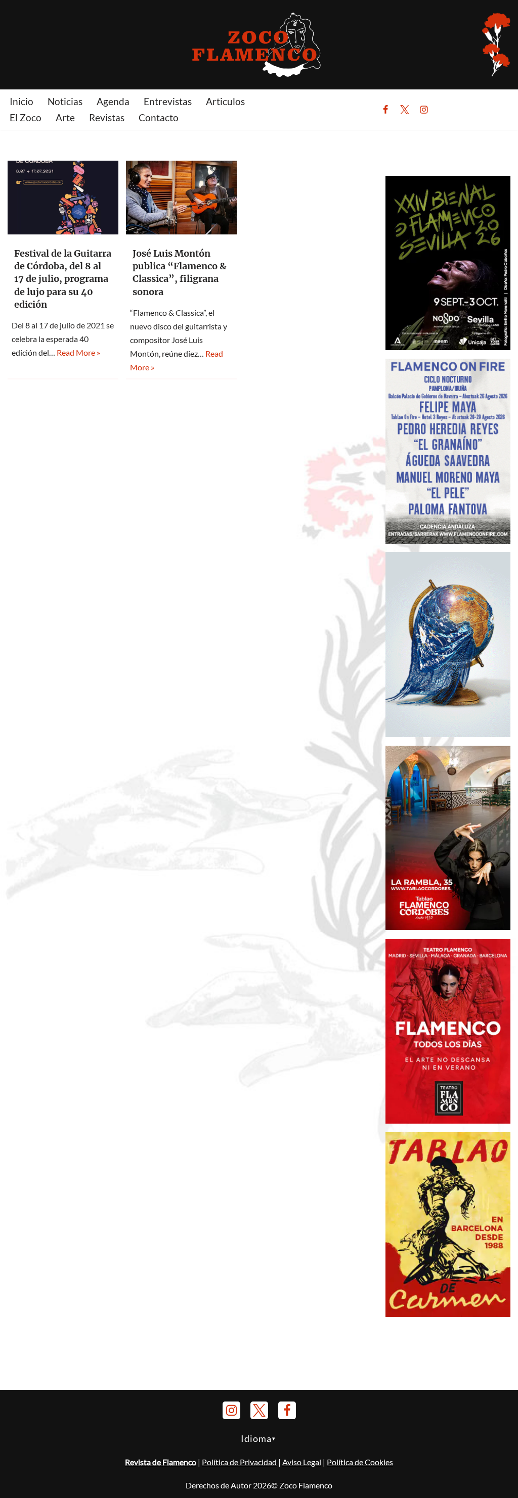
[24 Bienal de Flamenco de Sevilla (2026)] (447, 347)
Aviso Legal (301, 1462)
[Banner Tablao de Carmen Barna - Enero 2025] (447, 1314)
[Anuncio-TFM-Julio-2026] (447, 1120)
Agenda (113, 101)
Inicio (21, 101)
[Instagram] (424, 110)
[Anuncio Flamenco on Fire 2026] (447, 540)
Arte (65, 117)
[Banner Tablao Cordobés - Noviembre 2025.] (447, 927)
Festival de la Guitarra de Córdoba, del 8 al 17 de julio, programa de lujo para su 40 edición (62, 279)
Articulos (225, 101)
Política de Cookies (360, 1462)
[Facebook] (385, 110)
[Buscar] (449, 110)
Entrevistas (168, 101)
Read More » (78, 352)
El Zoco (25, 117)
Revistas (106, 117)
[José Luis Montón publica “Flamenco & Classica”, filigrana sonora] (181, 197)
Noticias (65, 101)
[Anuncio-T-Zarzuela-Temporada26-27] (447, 734)
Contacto (159, 117)
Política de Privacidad (239, 1462)
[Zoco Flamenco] (259, 44)
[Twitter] (405, 110)
